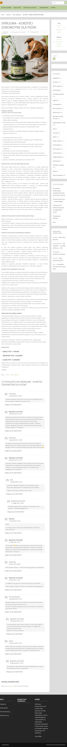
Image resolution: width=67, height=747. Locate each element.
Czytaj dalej (38, 736)
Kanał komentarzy (5, 711)
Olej (54, 129)
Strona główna (6, 7)
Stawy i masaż (57, 141)
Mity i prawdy (56, 108)
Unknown (11, 519)
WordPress (62, 745)
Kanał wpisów (4, 708)
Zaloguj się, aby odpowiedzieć (13, 404)
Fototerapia (56, 90)
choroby (7, 374)
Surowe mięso (57, 153)
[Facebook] (1, 2)
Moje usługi (17, 7)
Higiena (55, 100)
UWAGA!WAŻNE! (44, 7)
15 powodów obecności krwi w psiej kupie (59, 267)
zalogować (10, 686)
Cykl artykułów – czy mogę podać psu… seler (59, 246)
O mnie (53, 7)
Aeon (54, 222)
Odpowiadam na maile (59, 122)
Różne (54, 137)
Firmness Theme (50, 745)
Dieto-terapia (56, 86)
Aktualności (56, 78)
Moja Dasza (56, 112)
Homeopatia (56, 104)
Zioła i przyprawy (17, 14)
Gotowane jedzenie (58, 94)
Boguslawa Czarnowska (19, 32)
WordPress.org (4, 715)
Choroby (8, 14)
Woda (54, 171)
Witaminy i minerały (58, 165)
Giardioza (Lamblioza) (59, 254)
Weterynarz (56, 161)
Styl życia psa (56, 149)
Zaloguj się (3, 704)
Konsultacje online (29, 7)
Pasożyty (55, 133)
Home (2, 14)
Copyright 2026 (5, 745)
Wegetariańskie (57, 157)
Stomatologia (56, 145)
